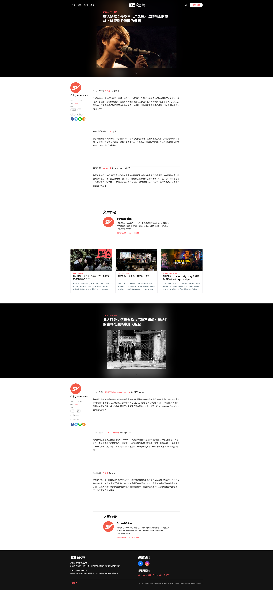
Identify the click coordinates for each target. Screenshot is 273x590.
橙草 (73, 114)
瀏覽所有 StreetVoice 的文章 (128, 233)
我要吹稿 (196, 5)
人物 (73, 5)
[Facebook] (72, 119)
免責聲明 (73, 583)
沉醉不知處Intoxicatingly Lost (118, 392)
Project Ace (75, 419)
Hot (80, 110)
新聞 (86, 5)
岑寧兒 (74, 110)
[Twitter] (76, 119)
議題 (79, 5)
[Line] (80, 119)
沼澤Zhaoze (75, 415)
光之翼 (107, 91)
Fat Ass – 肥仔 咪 (112, 432)
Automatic (107, 168)
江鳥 (78, 411)
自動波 (79, 114)
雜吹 (92, 5)
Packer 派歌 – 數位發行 (162, 575)
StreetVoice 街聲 (144, 575)
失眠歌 (105, 473)
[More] (84, 119)
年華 (109, 131)
